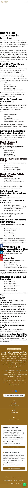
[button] (14, 301)
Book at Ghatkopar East (14, 468)
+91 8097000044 (8, 441)
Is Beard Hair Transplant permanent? (12, 301)
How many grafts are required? (10, 317)
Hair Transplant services (7, 272)
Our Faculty (19, 483)
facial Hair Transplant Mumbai (8, 126)
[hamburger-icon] (26, 2)
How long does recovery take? (12, 326)
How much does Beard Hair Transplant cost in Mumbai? (13, 335)
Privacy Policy (8, 480)
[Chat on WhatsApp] (24, 484)
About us (13, 477)
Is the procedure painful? (12, 309)
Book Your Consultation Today (14, 395)
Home (7, 477)
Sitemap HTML (10, 483)
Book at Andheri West (14, 447)
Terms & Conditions (18, 480)
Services (20, 477)
